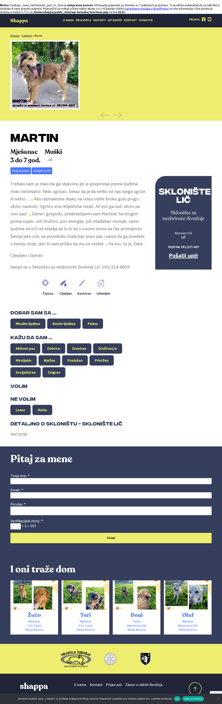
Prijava (194, 19)
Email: (16, 490)
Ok (177, 698)
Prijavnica (83, 20)
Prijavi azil (114, 684)
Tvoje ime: (20, 475)
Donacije (146, 20)
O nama (68, 20)
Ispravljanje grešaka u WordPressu (146, 8)
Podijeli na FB (41, 171)
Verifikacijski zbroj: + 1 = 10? (26, 523)
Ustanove (115, 20)
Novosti (99, 20)
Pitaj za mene (20, 171)
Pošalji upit (183, 255)
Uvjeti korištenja (193, 698)
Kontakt (130, 20)
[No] (217, 699)
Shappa (15, 35)
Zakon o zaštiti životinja (144, 684)
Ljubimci (27, 35)
